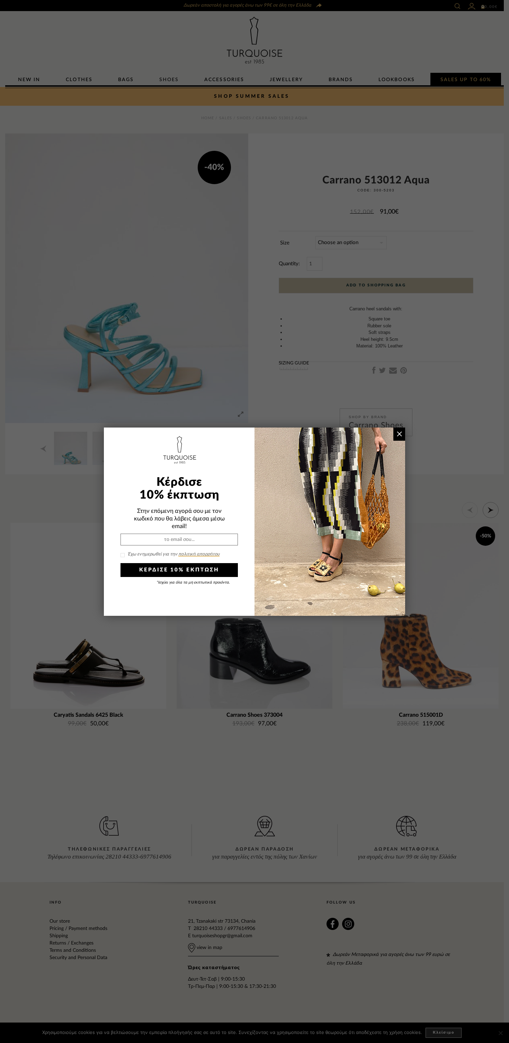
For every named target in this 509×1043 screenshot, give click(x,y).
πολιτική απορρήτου (199, 554)
